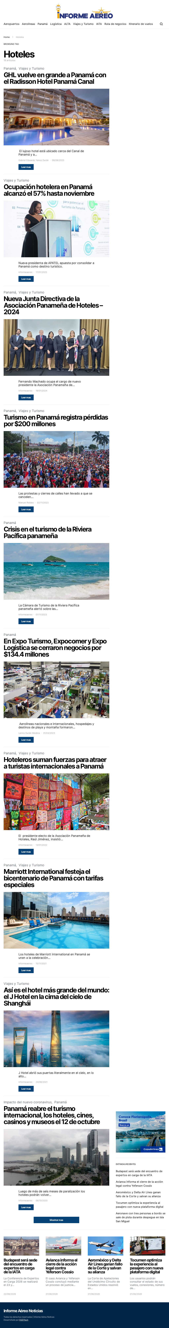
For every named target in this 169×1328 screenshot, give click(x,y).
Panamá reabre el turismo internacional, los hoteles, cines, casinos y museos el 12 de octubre (52, 1115)
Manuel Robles (26, 502)
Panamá (43, 24)
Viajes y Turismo (83, 24)
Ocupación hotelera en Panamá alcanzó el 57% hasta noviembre (49, 190)
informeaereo (25, 272)
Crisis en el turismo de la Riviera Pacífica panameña (47, 532)
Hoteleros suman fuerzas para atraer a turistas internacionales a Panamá (55, 763)
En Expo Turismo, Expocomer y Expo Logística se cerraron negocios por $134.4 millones (55, 647)
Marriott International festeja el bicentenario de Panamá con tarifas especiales (53, 878)
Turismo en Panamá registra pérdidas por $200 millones (56, 420)
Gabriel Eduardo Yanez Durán (33, 160)
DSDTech (23, 1320)
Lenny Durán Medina (29, 733)
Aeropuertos (11, 24)
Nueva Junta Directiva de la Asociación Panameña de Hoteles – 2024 (53, 305)
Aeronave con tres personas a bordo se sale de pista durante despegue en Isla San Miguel (140, 1217)
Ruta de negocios (115, 24)
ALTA (67, 24)
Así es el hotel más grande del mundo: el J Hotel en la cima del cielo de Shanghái (56, 996)
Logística (56, 24)
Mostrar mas (56, 1220)
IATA (99, 24)
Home (7, 37)
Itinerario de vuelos (141, 24)
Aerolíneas (28, 24)
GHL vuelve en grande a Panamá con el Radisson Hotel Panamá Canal (55, 78)
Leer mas (26, 167)
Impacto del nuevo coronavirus (28, 1102)
